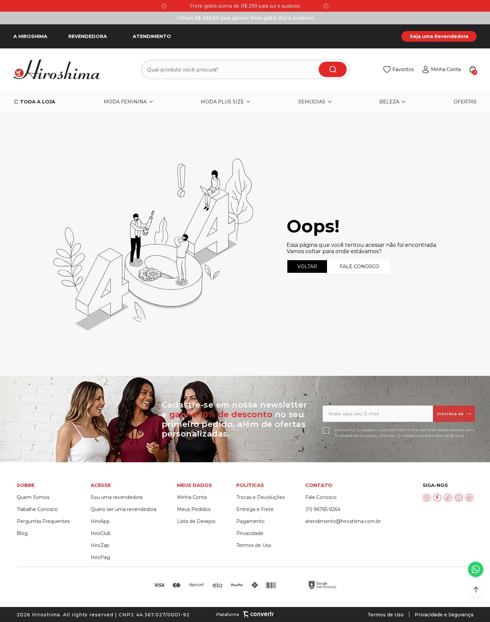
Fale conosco (359, 266)
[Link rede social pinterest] (469, 498)
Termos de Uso (385, 615)
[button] (476, 589)
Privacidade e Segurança (444, 615)
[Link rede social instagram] (427, 498)
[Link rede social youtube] (459, 498)
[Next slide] (326, 6)
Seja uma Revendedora (439, 36)
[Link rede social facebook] (437, 498)
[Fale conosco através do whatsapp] (475, 569)
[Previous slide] (164, 6)
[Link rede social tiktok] (448, 498)
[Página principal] (60, 69)
